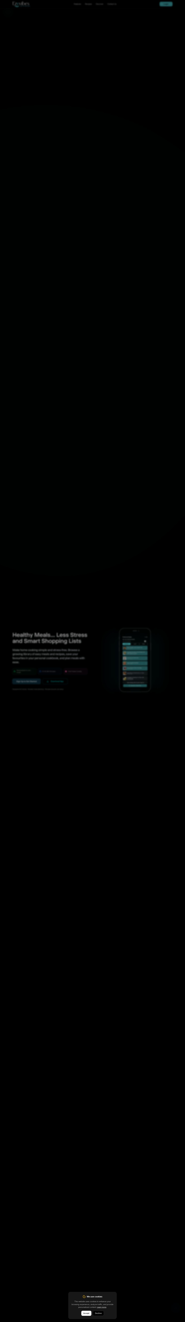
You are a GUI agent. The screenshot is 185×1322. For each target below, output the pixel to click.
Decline (98, 1313)
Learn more (101, 1307)
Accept (86, 1313)
